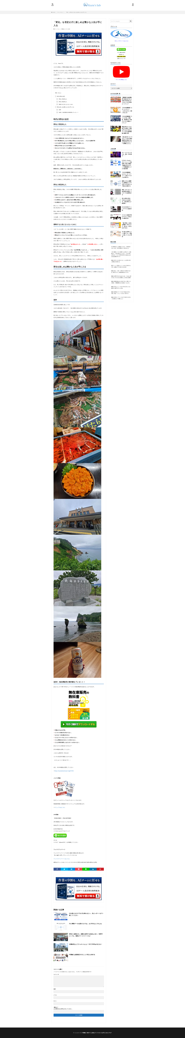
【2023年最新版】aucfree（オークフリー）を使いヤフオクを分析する (127, 175)
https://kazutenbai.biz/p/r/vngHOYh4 (64, 771)
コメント (56, 974)
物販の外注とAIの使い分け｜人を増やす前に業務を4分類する (121, 261)
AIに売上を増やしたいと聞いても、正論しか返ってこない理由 (127, 234)
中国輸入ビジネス (64, 29)
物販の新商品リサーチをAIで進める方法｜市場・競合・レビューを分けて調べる (121, 292)
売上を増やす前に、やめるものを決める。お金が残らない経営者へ (127, 201)
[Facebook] (57, 869)
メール (55, 994)
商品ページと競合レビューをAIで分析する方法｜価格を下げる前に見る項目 (121, 266)
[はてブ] (71, 869)
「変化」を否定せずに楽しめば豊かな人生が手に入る (76, 12)
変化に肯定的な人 (62, 101)
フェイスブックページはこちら (62, 858)
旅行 (69, 29)
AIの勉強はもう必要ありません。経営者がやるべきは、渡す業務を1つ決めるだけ (121, 247)
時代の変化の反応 (60, 96)
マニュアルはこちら (60, 807)
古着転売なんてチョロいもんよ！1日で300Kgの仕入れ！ (85, 944)
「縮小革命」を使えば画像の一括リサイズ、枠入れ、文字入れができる (127, 225)
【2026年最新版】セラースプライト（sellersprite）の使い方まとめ (127, 110)
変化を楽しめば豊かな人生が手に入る (64, 107)
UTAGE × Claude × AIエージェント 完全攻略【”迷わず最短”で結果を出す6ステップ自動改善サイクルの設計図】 (127, 164)
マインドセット (60, 12)
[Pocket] (78, 869)
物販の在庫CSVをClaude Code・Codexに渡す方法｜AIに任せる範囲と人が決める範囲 (121, 276)
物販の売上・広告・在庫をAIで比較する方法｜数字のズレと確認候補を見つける (121, 271)
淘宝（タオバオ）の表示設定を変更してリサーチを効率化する (127, 192)
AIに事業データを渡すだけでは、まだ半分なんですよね (85, 923)
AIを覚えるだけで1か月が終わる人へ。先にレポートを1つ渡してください (86, 914)
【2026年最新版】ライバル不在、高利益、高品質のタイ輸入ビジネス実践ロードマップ (127, 119)
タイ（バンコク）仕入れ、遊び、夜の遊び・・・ (127, 154)
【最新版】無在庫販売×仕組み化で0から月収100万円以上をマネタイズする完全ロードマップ (127, 101)
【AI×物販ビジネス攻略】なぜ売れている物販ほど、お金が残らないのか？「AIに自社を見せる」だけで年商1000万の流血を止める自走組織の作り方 (121, 254)
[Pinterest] (100, 869)
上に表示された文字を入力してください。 (63, 1008)
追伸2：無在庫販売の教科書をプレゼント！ (68, 112)
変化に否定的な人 (62, 99)
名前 (55, 989)
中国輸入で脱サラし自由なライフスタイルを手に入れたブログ (97, 1032)
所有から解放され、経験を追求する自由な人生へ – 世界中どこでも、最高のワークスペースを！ (86, 935)
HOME (54, 12)
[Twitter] (64, 869)
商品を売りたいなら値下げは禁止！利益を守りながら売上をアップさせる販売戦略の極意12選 (127, 130)
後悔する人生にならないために (65, 104)
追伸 (59, 109)
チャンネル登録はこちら (121, 79)
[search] (130, 21)
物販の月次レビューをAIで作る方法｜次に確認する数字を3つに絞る (121, 287)
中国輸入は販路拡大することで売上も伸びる (82, 954)
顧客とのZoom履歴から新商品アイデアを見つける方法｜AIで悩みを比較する (127, 183)
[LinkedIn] (93, 869)
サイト (55, 1000)
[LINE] (85, 869)
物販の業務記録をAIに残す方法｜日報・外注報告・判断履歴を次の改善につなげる (121, 282)
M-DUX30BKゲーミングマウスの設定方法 (127, 208)
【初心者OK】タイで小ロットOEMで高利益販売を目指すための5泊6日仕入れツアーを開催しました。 (127, 140)
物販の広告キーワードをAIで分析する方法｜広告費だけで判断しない (121, 298)
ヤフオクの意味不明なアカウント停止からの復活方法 (127, 216)
